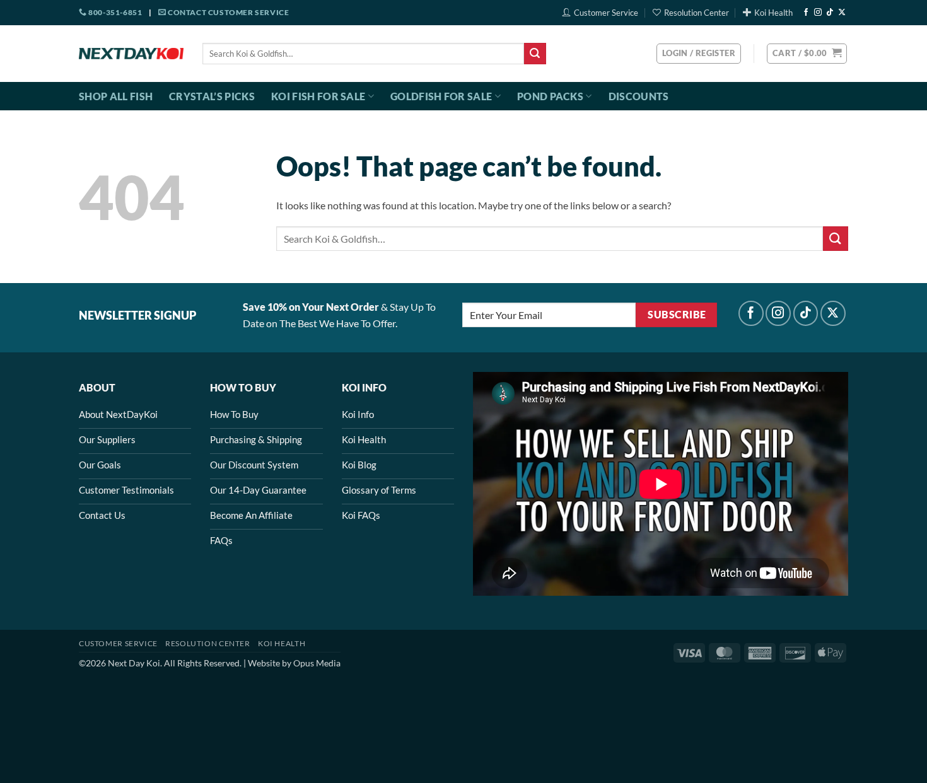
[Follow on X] (842, 12)
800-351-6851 (114, 12)
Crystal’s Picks (212, 96)
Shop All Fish (116, 96)
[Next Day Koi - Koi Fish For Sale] (131, 53)
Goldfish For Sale (441, 96)
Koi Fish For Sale (318, 96)
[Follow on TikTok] (830, 12)
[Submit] (534, 53)
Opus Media (317, 663)
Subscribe (677, 314)
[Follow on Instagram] (818, 12)
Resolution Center (696, 13)
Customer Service (606, 13)
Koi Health (773, 13)
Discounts (639, 96)
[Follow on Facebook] (806, 12)
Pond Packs (550, 96)
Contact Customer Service (227, 12)
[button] (807, 54)
